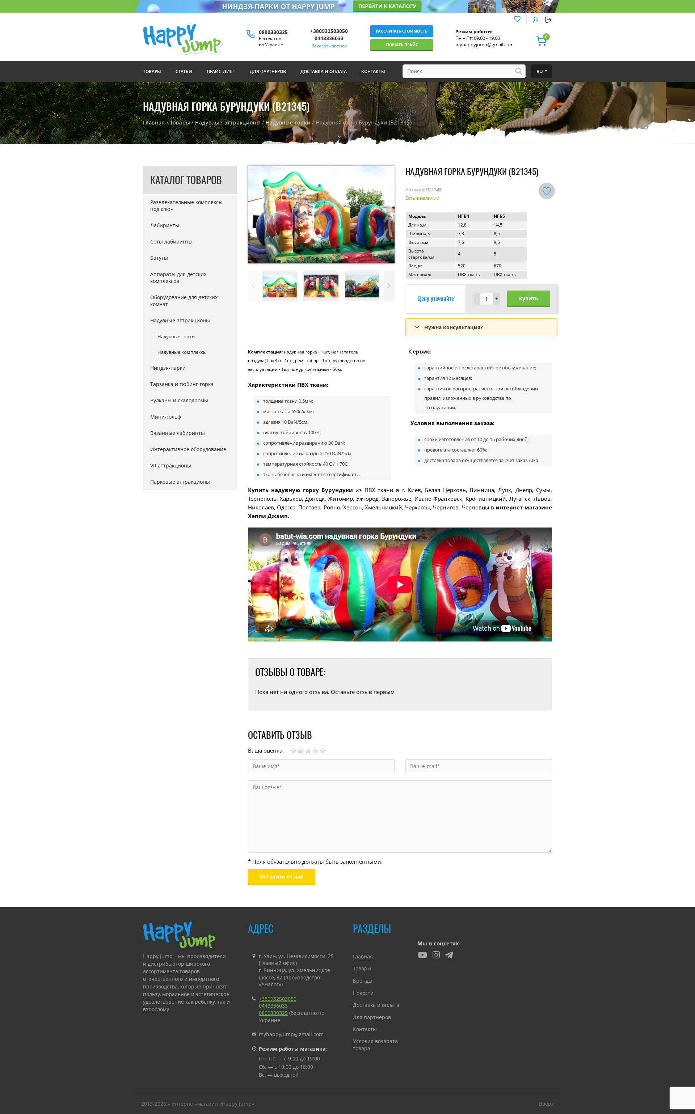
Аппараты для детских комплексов (178, 277)
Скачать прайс (402, 44)
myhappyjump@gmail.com (484, 44)
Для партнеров (372, 1017)
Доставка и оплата (376, 1004)
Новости (363, 993)
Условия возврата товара (375, 1045)
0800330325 (273, 32)
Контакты (365, 1029)
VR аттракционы (170, 465)
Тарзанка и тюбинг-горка (182, 384)
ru (539, 71)
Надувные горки (288, 122)
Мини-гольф (165, 416)
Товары (180, 122)
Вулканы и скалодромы (179, 400)
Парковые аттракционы (180, 481)
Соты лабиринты (171, 241)
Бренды (362, 980)
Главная (154, 122)
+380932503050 (329, 30)
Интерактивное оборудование (188, 449)
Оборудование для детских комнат (184, 301)
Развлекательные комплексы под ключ (186, 205)
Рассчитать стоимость (401, 31)
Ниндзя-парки (168, 367)
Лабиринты (164, 225)
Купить (528, 298)
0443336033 (329, 38)
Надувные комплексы (182, 352)
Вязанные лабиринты (177, 432)
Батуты (159, 257)
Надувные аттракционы (228, 122)
